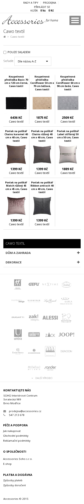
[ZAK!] (34, 318)
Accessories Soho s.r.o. (17, 459)
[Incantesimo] (18, 301)
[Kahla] (66, 301)
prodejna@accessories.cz (25, 411)
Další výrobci (43, 378)
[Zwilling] (18, 284)
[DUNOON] (66, 351)
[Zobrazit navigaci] (75, 20)
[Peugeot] (66, 318)
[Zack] (50, 335)
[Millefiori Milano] (34, 368)
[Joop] (66, 335)
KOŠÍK (42, 10)
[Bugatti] (18, 318)
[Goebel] (66, 284)
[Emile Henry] (18, 351)
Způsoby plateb (12, 480)
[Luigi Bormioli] (50, 301)
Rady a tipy (30, 2)
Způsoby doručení (14, 485)
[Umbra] (18, 335)
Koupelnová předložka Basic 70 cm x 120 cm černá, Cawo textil (16, 81)
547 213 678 (16, 415)
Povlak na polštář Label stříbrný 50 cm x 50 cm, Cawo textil (68, 135)
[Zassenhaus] (34, 351)
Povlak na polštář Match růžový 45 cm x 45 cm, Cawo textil (16, 187)
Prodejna (49, 2)
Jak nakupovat (12, 431)
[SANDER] (50, 368)
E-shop (7, 463)
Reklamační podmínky (16, 440)
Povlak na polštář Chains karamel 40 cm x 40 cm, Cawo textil (16, 135)
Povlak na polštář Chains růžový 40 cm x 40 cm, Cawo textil (42, 135)
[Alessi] (50, 318)
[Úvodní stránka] (23, 23)
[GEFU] (34, 284)
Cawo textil (17, 36)
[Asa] (50, 351)
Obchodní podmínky (15, 435)
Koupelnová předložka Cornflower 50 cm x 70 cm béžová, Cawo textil (42, 83)
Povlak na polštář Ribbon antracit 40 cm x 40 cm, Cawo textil (42, 187)
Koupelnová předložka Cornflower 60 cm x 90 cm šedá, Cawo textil (68, 83)
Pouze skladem (19, 52)
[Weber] (34, 335)
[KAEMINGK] (34, 301)
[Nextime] (50, 284)
